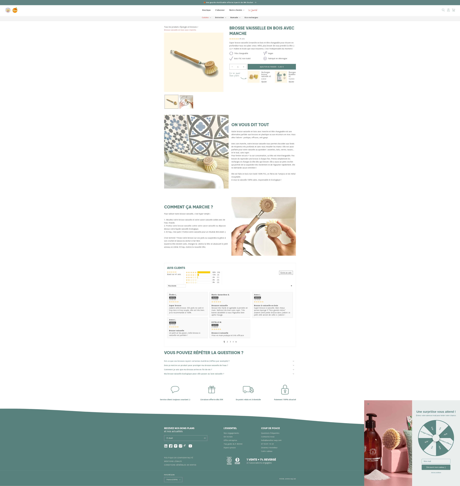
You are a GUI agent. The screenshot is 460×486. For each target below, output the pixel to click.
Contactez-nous (267, 437)
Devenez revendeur (269, 447)
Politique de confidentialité (178, 458)
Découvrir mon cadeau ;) (436, 467)
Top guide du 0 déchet (233, 444)
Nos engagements (231, 433)
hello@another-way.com (271, 440)
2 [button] (227, 342)
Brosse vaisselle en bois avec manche (180, 30)
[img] (187, 301)
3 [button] (230, 342)
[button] (236, 10)
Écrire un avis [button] (286, 272)
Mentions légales (173, 461)
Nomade (234, 17)
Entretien (219, 17)
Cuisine (205, 17)
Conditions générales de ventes (180, 465)
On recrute (228, 437)
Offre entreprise (230, 440)
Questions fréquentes (270, 433)
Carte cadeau (266, 451)
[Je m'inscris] (204, 438)
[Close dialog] (368, 404)
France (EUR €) (172, 479)
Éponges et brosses (188, 27)
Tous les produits (171, 27)
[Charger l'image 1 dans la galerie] (171, 102)
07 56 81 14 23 (267, 444)
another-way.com (290, 479)
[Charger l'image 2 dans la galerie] (186, 102)
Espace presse (230, 447)
